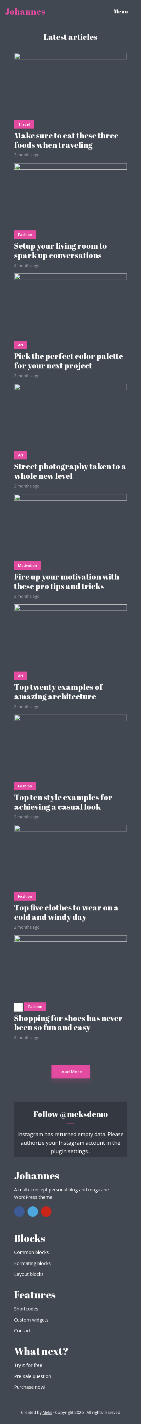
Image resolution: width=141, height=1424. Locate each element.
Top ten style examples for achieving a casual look (63, 802)
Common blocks (31, 1252)
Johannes (25, 11)
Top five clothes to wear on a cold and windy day (66, 912)
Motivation (27, 565)
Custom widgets (31, 1320)
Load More (70, 1072)
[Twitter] (33, 1211)
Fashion (25, 234)
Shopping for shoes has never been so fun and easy (68, 1023)
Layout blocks (29, 1274)
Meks (47, 1412)
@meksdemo (84, 1114)
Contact (22, 1330)
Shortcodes (26, 1309)
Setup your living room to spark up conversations (60, 250)
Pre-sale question (32, 1376)
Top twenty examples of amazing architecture (58, 691)
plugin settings (70, 1151)
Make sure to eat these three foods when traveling (66, 140)
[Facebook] (19, 1211)
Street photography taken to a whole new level (70, 471)
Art (20, 344)
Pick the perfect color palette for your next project (68, 360)
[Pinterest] (46, 1211)
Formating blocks (32, 1263)
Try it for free (28, 1365)
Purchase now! (29, 1387)
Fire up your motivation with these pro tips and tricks (66, 581)
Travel (24, 124)
